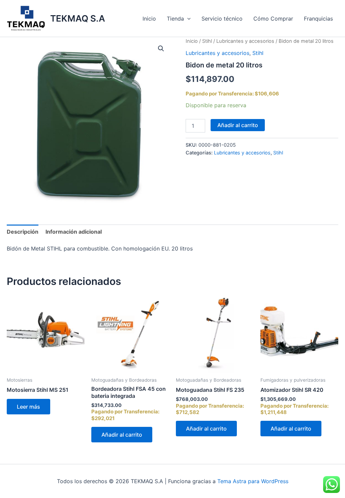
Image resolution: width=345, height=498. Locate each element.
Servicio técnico (222, 18)
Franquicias (318, 18)
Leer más (28, 406)
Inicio (149, 18)
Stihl (207, 41)
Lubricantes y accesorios (245, 41)
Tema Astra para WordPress (252, 481)
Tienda (175, 18)
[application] (187, 18)
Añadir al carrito (237, 125)
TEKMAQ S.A (77, 18)
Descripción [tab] (22, 231)
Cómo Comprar (273, 18)
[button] (161, 48)
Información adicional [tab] (73, 231)
